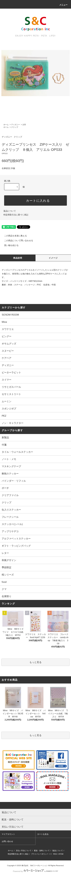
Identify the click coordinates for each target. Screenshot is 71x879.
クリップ (14, 127)
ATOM (60, 854)
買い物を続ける (11, 245)
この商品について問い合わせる (18, 240)
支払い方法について (23, 850)
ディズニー (15, 125)
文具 (24, 125)
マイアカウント (8, 834)
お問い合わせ (7, 841)
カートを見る (43, 834)
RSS (55, 854)
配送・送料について (42, 850)
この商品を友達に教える (15, 236)
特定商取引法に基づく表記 (15, 215)
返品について (9, 211)
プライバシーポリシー (39, 854)
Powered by (18, 871)
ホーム (6, 125)
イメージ (53, 258)
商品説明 (17, 258)
